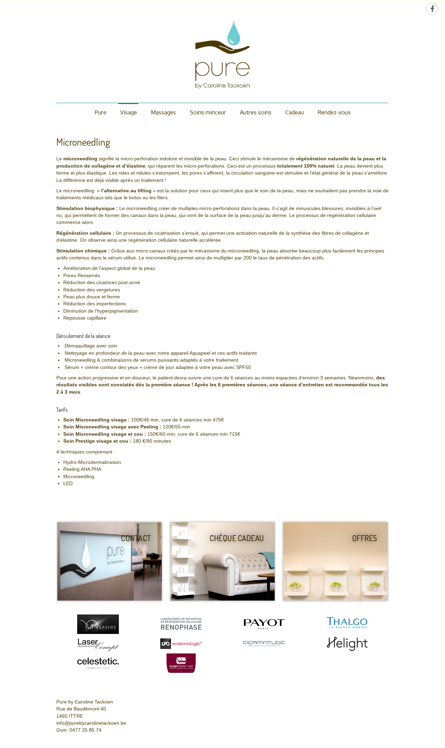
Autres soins (256, 112)
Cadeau (294, 112)
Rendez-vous (334, 112)
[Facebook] (432, 9)
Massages (163, 112)
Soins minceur (208, 112)
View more (109, 561)
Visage (128, 112)
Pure (100, 112)
